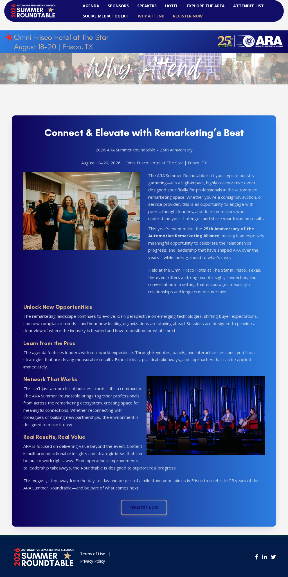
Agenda (91, 5)
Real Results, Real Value (54, 437)
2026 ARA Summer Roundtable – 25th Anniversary (144, 150)
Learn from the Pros (49, 343)
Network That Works (50, 379)
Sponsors (118, 5)
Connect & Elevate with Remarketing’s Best (144, 132)
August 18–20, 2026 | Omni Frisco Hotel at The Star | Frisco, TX (144, 163)
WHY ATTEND (151, 16)
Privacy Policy (92, 561)
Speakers (147, 5)
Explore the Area (206, 5)
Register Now (188, 16)
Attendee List (248, 5)
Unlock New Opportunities (57, 307)
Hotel (171, 5)
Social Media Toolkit (106, 16)
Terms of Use (92, 553)
